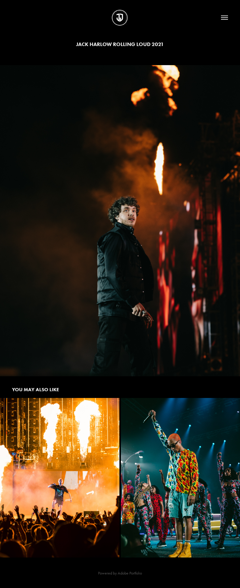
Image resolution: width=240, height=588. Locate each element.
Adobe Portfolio (130, 573)
